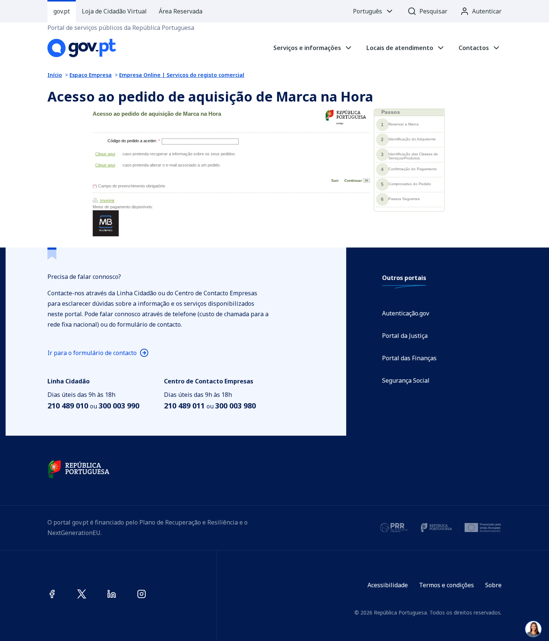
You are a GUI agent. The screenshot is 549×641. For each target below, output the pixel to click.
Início (54, 74)
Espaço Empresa (90, 74)
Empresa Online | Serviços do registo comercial (181, 74)
